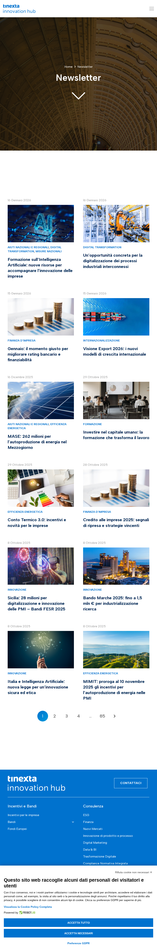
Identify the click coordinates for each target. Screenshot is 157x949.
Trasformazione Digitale (99, 856)
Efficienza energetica (25, 512)
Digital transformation (102, 247)
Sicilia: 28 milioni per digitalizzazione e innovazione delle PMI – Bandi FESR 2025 (36, 603)
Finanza (88, 822)
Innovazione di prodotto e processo (108, 836)
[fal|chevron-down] (78, 95)
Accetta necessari (78, 933)
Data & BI (89, 849)
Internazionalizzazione (101, 340)
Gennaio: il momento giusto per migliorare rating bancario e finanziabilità (38, 354)
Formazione (92, 424)
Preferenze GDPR (78, 943)
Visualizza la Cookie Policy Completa (28, 906)
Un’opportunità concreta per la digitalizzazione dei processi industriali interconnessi (112, 261)
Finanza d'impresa (21, 340)
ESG (86, 815)
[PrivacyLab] (26, 912)
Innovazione (17, 589)
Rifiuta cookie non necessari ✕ (133, 872)
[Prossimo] (114, 716)
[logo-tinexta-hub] (19, 8)
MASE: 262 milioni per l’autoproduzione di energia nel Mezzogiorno (37, 442)
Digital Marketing (95, 842)
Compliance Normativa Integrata (105, 863)
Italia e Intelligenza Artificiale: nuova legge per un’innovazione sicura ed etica (38, 687)
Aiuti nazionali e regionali (28, 247)
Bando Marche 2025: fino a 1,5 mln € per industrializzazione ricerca (112, 603)
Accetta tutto (78, 922)
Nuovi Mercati (92, 829)
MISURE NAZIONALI (49, 251)
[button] (151, 8)
